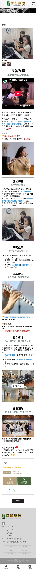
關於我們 (25, 554)
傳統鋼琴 (25, 550)
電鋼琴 (10, 550)
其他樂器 (10, 554)
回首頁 (6, 569)
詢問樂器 (17, 569)
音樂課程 (25, 547)
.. (29, 560)
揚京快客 (16, 560)
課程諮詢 (29, 569)
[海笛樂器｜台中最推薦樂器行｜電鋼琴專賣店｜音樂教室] (16, 4)
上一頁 (18, 500)
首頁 (10, 547)
